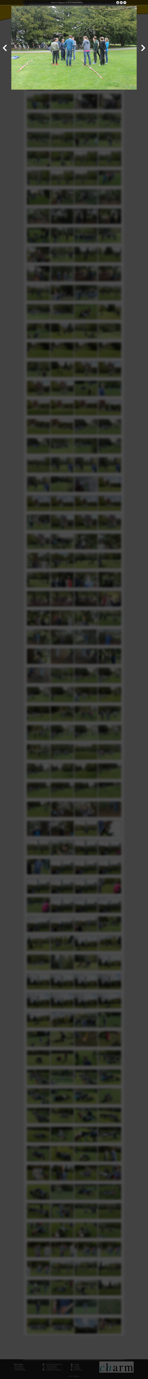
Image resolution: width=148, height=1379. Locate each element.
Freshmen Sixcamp (77, 2)
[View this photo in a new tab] (121, 2)
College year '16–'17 (63, 2)
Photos (53, 2)
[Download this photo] (117, 2)
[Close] (124, 2)
